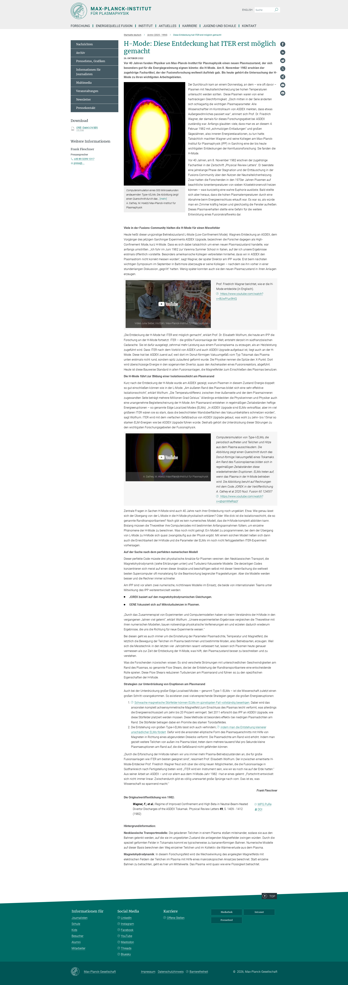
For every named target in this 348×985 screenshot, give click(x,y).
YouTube (126, 936)
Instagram (127, 924)
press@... (79, 163)
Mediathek (226, 912)
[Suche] (276, 10)
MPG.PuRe (265, 804)
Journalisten (80, 918)
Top (272, 896)
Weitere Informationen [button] (90, 141)
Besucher (77, 936)
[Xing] (282, 77)
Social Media (128, 911)
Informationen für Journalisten (88, 72)
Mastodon (127, 942)
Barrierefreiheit (199, 971)
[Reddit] (282, 60)
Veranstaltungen (87, 91)
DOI (260, 809)
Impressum (148, 971)
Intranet (259, 912)
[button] (182, 183)
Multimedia (84, 82)
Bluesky (126, 954)
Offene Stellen (176, 918)
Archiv (80, 53)
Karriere (170, 911)
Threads (126, 948)
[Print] (282, 93)
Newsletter (83, 99)
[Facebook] (282, 44)
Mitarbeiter (78, 948)
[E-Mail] (282, 85)
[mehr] (163, 198)
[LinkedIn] (282, 52)
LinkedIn (126, 918)
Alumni (76, 942)
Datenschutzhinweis (171, 971)
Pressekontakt (85, 108)
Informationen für (87, 911)
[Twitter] (282, 68)
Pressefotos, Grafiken (90, 61)
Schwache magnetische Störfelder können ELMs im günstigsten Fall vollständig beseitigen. (192, 702)
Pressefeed (227, 920)
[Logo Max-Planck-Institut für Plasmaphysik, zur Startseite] (139, 11)
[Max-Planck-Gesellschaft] (77, 971)
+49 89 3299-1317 (84, 158)
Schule (76, 924)
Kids (74, 930)
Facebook (127, 930)
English (247, 9)
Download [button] (79, 121)
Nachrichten (84, 44)
